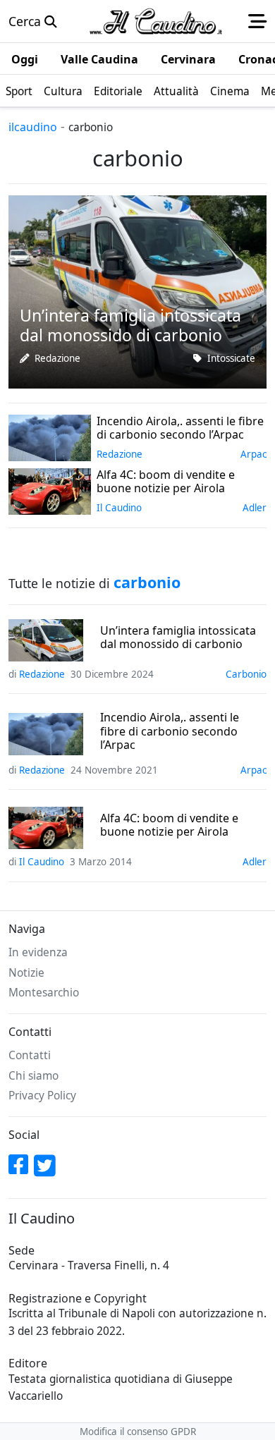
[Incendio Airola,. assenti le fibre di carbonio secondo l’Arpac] (49, 436)
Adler (255, 507)
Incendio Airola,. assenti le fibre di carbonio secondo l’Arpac (169, 731)
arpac (253, 454)
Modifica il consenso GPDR (138, 1431)
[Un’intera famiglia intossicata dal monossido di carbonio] (137, 290)
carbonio (246, 674)
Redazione (57, 358)
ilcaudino (32, 127)
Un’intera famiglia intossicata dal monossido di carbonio (178, 637)
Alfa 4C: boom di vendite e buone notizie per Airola (169, 825)
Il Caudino (119, 507)
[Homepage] (155, 21)
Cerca (26, 21)
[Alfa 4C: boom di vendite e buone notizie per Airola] (49, 490)
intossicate (231, 358)
